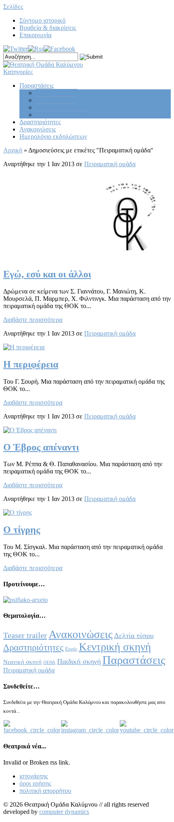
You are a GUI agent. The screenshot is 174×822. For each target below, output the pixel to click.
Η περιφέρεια (30, 364)
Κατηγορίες (18, 71)
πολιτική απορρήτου (45, 790)
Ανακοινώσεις (37, 129)
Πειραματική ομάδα (61, 114)
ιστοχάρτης (33, 776)
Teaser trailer (25, 635)
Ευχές (71, 649)
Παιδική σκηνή (55, 107)
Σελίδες (13, 6)
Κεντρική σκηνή (57, 92)
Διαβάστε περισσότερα (32, 319)
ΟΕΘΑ (49, 662)
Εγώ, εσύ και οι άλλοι (47, 274)
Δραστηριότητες (40, 121)
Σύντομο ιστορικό (42, 20)
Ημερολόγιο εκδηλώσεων (53, 136)
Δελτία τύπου (134, 636)
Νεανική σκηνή (55, 100)
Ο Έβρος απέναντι (41, 447)
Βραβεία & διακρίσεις (47, 27)
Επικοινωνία (35, 35)
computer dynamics (64, 811)
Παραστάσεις (36, 85)
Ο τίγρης (21, 529)
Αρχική (12, 150)
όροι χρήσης (35, 783)
